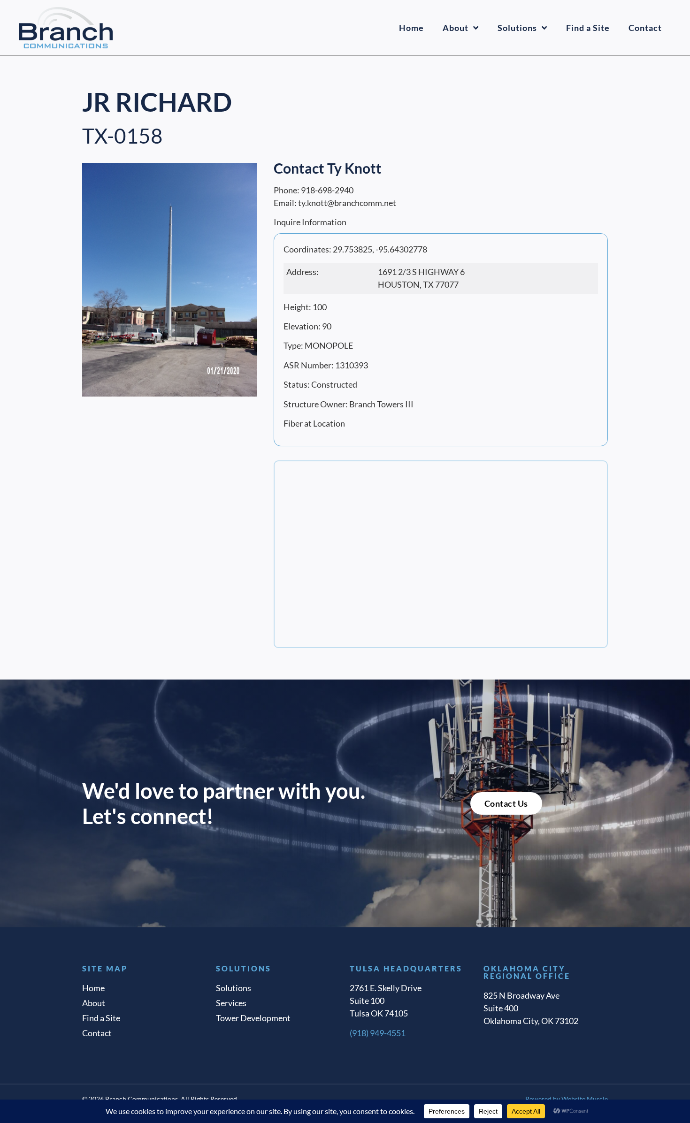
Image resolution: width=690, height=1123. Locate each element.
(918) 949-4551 (378, 1033)
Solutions (517, 28)
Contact (645, 28)
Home (411, 28)
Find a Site (588, 28)
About (455, 28)
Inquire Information (310, 222)
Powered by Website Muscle (566, 1099)
